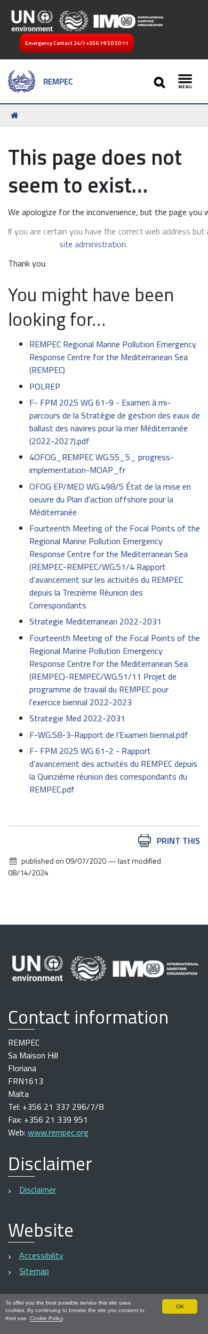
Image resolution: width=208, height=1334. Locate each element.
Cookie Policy (46, 1318)
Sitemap (34, 1270)
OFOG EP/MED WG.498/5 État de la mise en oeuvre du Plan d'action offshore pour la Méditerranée (110, 499)
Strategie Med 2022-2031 (77, 718)
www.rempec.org (58, 1132)
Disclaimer (37, 1189)
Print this (178, 840)
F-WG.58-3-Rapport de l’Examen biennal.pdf (108, 734)
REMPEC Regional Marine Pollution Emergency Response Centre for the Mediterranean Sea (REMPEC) (112, 357)
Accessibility (41, 1255)
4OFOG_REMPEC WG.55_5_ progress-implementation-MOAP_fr (101, 463)
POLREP (44, 386)
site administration (92, 244)
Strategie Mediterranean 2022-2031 (95, 621)
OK (180, 1306)
